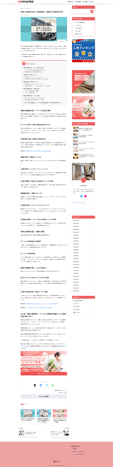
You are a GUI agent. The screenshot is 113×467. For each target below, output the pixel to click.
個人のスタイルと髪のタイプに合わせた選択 (34, 98)
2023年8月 (76, 273)
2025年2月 (76, 223)
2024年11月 (76, 232)
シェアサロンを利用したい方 (79, 454)
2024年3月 (76, 253)
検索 (91, 11)
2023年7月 (76, 276)
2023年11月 (76, 264)
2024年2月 (76, 255)
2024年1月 (76, 258)
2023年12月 (76, 261)
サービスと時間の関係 (30, 93)
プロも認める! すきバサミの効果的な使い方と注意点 (39, 307)
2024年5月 (76, 247)
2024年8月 (76, 238)
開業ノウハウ (71, 1)
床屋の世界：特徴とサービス (30, 74)
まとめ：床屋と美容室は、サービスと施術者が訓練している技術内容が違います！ (42, 102)
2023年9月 (76, 270)
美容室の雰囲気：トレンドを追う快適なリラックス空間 (37, 86)
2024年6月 (76, 244)
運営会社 (75, 448)
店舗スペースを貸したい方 (79, 451)
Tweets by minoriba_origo (79, 202)
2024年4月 (76, 250)
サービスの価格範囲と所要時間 (31, 91)
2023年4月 (76, 285)
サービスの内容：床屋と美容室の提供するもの (35, 70)
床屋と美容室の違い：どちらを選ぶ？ (32, 95)
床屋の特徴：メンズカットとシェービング (34, 77)
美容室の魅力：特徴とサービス (30, 82)
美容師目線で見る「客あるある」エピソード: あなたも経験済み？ (42, 303)
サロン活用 (84, 1)
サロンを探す (78, 1)
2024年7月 (76, 241)
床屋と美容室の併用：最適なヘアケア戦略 (34, 100)
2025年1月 (76, 226)
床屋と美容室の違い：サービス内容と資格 (33, 68)
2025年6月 (76, 220)
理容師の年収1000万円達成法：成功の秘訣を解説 (38, 151)
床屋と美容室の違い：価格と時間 (31, 88)
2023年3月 (76, 288)
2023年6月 (76, 279)
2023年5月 (76, 282)
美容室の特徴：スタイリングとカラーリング (34, 84)
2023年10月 (76, 267)
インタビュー (91, 1)
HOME (57, 461)
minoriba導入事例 (79, 22)
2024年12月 (76, 229)
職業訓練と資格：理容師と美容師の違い (33, 72)
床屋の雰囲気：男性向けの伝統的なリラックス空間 (36, 79)
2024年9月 (76, 235)
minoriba (24, 346)
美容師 (65, 392)
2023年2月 (76, 291)
